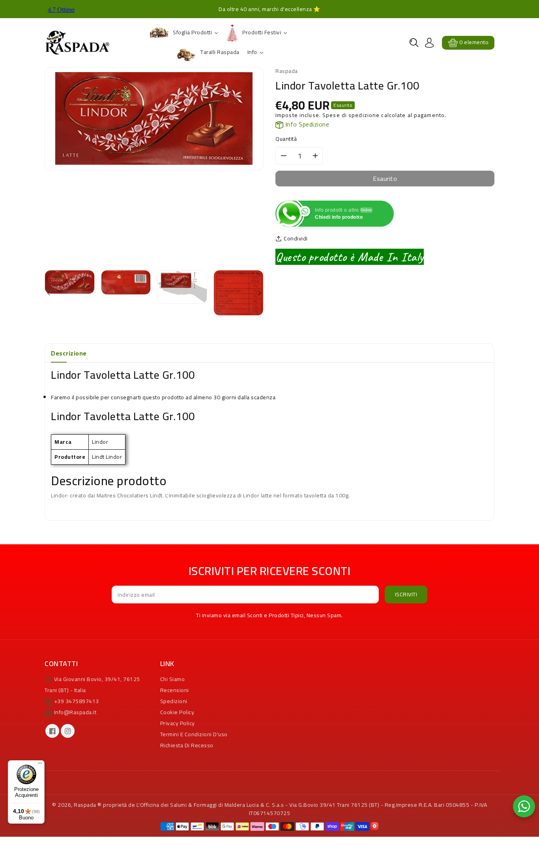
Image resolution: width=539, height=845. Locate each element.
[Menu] (40, 765)
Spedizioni (173, 701)
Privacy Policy (177, 723)
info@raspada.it (75, 712)
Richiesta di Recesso (186, 745)
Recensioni (174, 690)
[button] (414, 42)
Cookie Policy (177, 712)
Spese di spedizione (351, 115)
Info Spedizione (306, 124)
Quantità (286, 139)
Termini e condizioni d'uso (194, 734)
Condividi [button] (296, 239)
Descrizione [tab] (69, 353)
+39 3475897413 (76, 701)
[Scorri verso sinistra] (49, 293)
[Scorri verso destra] (259, 293)
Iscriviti (406, 594)
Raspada (85, 805)
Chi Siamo (172, 679)
